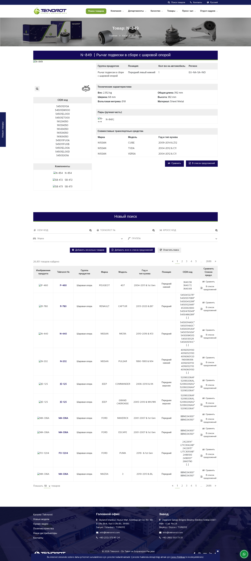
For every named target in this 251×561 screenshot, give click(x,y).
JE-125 (63, 384)
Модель (123, 272)
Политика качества (43, 529)
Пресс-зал (187, 11)
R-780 (63, 306)
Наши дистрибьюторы (45, 533)
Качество (155, 11)
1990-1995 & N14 (144, 361)
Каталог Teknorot (43, 515)
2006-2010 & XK (144, 384)
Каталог (126, 36)
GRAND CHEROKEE (123, 402)
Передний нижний (166, 285)
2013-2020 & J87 (144, 306)
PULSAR (122, 361)
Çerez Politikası (178, 557)
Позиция (166, 272)
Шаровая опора (84, 285)
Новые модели (41, 519)
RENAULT (104, 306)
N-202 (63, 361)
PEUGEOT (104, 285)
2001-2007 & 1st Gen (145, 418)
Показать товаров (46, 486)
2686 (208, 261)
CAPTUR (122, 306)
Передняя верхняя (166, 384)
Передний (166, 306)
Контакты (38, 538)
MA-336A (63, 418)
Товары (171, 11)
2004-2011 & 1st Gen (144, 285)
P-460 (63, 285)
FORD (104, 418)
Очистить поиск (171, 250)
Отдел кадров (207, 11)
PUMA (122, 453)
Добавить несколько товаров (89, 250)
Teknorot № (63, 272)
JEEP (104, 384)
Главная (113, 36)
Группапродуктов (84, 272)
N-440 (63, 334)
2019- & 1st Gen (144, 453)
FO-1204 (63, 453)
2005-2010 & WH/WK (144, 402)
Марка (104, 272)
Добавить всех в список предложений (133, 250)
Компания (116, 11)
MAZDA (104, 474)
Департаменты (136, 11)
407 (123, 285)
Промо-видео (40, 524)
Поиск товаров (96, 11)
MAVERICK (122, 418)
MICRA (122, 334)
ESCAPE (122, 432)
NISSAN (104, 334)
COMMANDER (122, 384)
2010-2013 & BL (145, 474)
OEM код (187, 272)
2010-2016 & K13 (144, 334)
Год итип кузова (144, 272)
